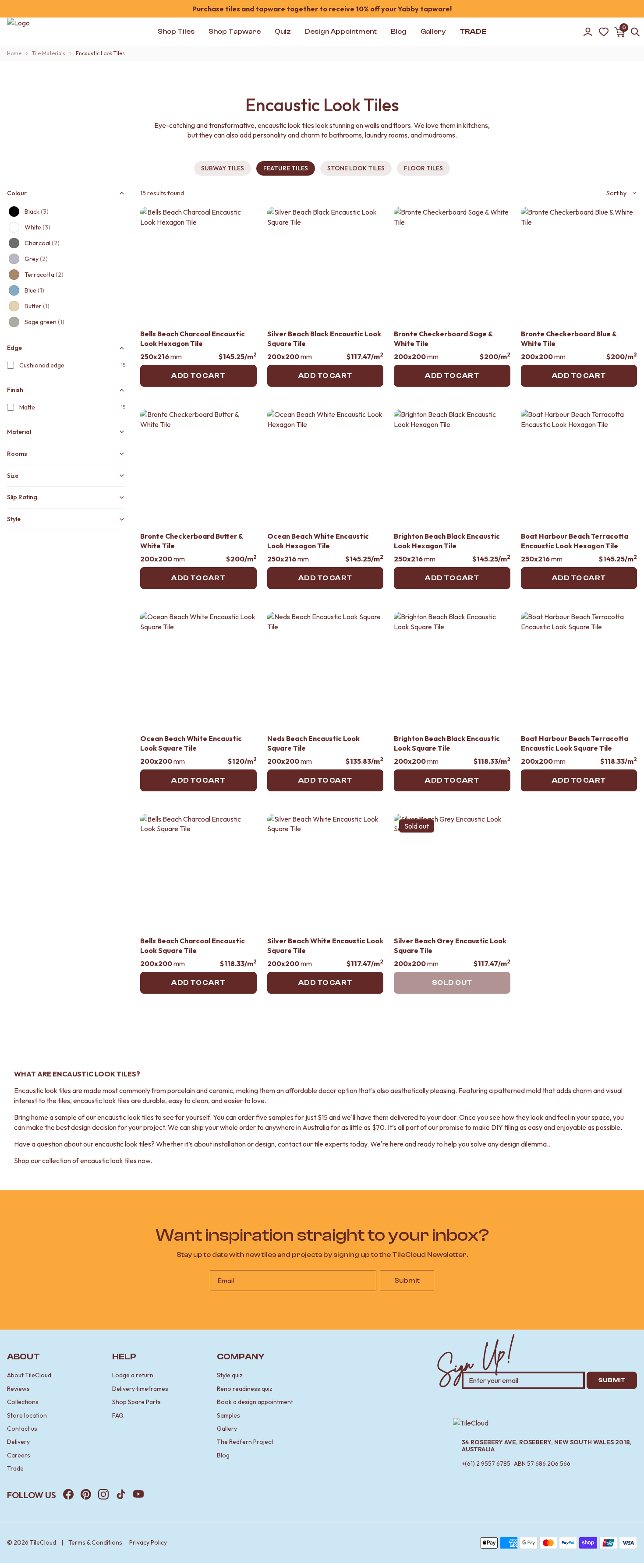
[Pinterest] (86, 1494)
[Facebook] (68, 1494)
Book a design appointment (255, 1402)
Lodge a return (132, 1375)
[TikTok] (121, 1494)
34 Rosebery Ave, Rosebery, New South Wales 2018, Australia (546, 1446)
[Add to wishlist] (244, 219)
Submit (407, 1280)
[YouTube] (138, 1494)
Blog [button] (399, 31)
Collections (23, 1402)
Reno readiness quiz (244, 1389)
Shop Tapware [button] (235, 31)
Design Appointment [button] (341, 31)
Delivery (18, 1442)
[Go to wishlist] (603, 32)
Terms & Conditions (95, 1542)
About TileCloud (29, 1375)
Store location (27, 1415)
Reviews (18, 1389)
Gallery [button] (433, 31)
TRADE (473, 31)
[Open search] (635, 32)
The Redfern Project (245, 1442)
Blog (223, 1455)
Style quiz (230, 1375)
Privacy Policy (148, 1542)
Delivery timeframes (140, 1389)
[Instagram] (103, 1494)
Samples (228, 1415)
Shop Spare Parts (136, 1402)
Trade (15, 1468)
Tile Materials (48, 53)
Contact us (22, 1428)
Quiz (283, 31)
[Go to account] (588, 32)
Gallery (227, 1428)
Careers (18, 1455)
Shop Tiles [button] (176, 31)
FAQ (118, 1415)
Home (14, 53)
